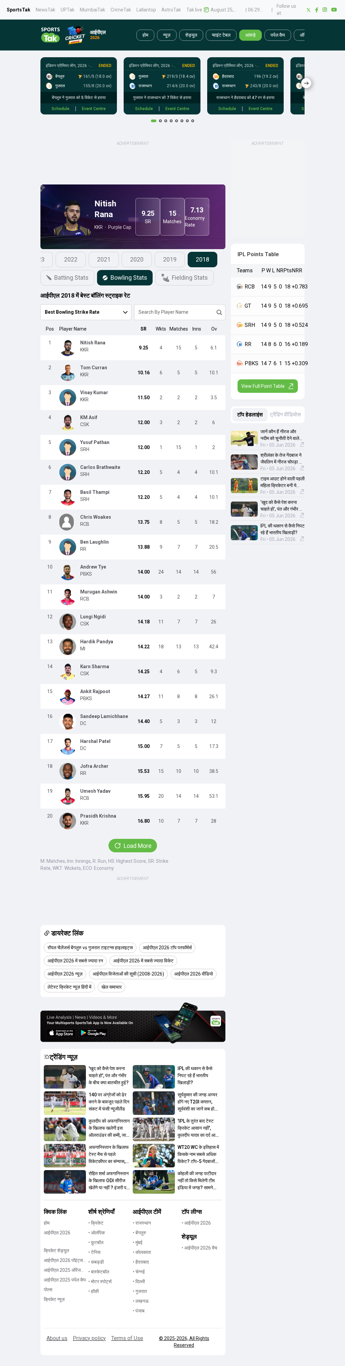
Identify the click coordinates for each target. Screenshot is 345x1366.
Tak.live (194, 9)
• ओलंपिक (96, 1232)
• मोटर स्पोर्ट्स (100, 1281)
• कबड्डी (96, 1262)
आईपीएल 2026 (57, 1232)
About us (56, 1338)
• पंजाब (139, 1310)
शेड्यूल (191, 35)
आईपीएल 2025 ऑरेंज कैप (62, 1270)
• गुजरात (140, 1291)
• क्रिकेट (95, 1223)
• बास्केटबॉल (98, 1271)
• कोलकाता (142, 1252)
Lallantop (146, 9)
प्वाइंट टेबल (221, 35)
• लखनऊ (141, 1301)
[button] (65, 1077)
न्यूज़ (166, 35)
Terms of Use (127, 1338)
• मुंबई (138, 1242)
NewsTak (45, 9)
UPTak (67, 9)
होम (145, 35)
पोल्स (48, 1289)
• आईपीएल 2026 (196, 1223)
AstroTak (171, 9)
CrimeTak (121, 9)
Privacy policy (89, 1338)
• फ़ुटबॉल (95, 1242)
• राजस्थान (142, 1223)
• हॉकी (93, 1291)
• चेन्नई (139, 1271)
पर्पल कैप (278, 35)
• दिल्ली (139, 1281)
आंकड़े (250, 35)
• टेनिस (94, 1252)
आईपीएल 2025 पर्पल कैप (65, 1280)
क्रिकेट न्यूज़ (54, 1299)
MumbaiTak (92, 9)
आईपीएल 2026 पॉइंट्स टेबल (63, 1261)
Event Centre (94, 108)
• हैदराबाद (141, 1262)
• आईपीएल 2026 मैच (199, 1248)
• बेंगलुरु (139, 1232)
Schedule (60, 108)
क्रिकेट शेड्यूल (56, 1250)
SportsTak (18, 9)
